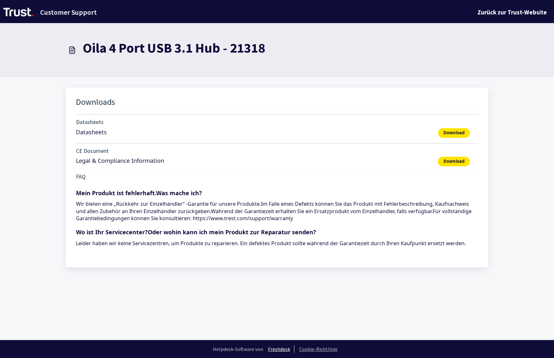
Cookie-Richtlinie (318, 349)
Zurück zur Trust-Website (512, 12)
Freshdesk (279, 349)
